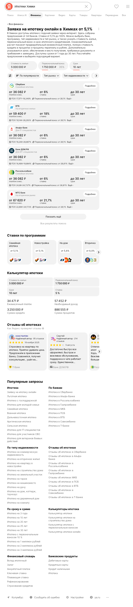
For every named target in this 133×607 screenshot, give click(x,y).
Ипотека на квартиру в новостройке (20, 464)
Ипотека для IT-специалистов (23, 429)
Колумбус (17, 597)
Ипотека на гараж (17, 478)
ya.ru (97, 597)
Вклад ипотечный (16, 560)
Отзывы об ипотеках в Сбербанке (67, 451)
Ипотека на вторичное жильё (23, 459)
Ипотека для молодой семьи (23, 404)
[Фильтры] (10, 76)
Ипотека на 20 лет (17, 521)
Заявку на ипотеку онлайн (21, 392)
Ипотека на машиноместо (21, 483)
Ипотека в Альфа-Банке (61, 396)
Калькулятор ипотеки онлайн (64, 531)
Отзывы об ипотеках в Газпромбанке (61, 472)
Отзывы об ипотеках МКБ (62, 477)
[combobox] (47, 6)
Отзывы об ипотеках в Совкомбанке (61, 491)
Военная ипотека (16, 413)
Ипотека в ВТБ (56, 417)
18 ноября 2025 (32, 342)
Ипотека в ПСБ (56, 413)
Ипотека (53, 573)
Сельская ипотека (17, 425)
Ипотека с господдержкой (22, 400)
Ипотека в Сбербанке (60, 392)
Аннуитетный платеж (18, 569)
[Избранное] (116, 6)
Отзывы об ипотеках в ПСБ (63, 481)
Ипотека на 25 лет (17, 526)
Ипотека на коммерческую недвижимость (22, 453)
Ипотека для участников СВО (23, 434)
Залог (10, 564)
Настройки (77, 597)
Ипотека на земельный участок (24, 474)
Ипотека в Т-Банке (58, 425)
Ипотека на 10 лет (17, 517)
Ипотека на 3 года (17, 513)
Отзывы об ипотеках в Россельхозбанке (61, 464)
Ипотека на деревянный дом (23, 498)
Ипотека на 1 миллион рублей (23, 541)
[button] (27, 76)
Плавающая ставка (18, 577)
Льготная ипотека (17, 396)
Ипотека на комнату (18, 502)
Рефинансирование (18, 581)
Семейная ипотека (17, 408)
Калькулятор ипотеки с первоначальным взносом (63, 526)
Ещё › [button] (69, 98)
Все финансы (16, 24)
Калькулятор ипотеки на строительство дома (62, 519)
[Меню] (128, 6)
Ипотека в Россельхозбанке (64, 400)
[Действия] (98, 29)
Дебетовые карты (58, 560)
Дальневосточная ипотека (21, 417)
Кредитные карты (58, 564)
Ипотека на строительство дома (25, 470)
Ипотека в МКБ (56, 408)
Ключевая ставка (16, 573)
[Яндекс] (9, 6)
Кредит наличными (59, 569)
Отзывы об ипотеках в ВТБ (63, 485)
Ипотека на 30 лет (17, 530)
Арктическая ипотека (19, 421)
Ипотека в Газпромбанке (62, 404)
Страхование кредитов (20, 585)
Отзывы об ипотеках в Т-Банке (65, 497)
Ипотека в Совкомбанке (61, 421)
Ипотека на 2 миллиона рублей (24, 545)
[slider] (14, 70)
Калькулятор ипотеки (60, 513)
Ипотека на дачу (16, 487)
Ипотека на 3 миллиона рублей (24, 549)
